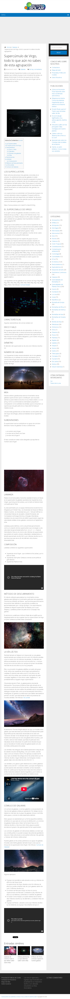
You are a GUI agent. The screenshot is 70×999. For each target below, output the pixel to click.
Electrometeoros (57, 264)
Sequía (54, 346)
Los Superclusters (11, 143)
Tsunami (54, 359)
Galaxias (23, 69)
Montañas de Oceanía (58, 317)
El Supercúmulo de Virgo (13, 145)
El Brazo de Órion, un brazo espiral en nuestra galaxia (37, 959)
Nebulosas (55, 324)
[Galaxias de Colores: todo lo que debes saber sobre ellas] (10, 950)
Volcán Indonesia (57, 367)
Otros (53, 330)
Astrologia (55, 228)
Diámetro (10, 151)
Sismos (54, 348)
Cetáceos (55, 241)
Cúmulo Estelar (25, 285)
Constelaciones (56, 246)
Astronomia (55, 233)
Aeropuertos (56, 220)
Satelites (54, 343)
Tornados (55, 356)
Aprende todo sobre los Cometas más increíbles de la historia (59, 142)
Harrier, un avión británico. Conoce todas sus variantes (59, 149)
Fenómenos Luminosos (59, 272)
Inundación (55, 292)
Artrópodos (55, 225)
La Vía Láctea (9, 165)
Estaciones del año (57, 270)
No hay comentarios (35, 69)
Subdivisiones (9, 157)
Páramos (54, 332)
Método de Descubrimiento (14, 163)
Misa (9, 155)
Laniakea (8, 159)
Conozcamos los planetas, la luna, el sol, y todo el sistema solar (19, 996)
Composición (12, 161)
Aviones (54, 239)
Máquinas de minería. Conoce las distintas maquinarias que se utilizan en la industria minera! (58, 102)
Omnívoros (55, 327)
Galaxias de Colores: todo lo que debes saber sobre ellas (9, 959)
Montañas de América (58, 310)
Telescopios (55, 353)
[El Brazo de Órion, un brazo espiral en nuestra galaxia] (37, 950)
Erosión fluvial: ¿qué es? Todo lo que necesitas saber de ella (59, 111)
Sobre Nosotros (57, 77)
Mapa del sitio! (56, 70)
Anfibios (54, 223)
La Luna (54, 294)
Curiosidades (56, 256)
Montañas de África (58, 307)
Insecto (54, 289)
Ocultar (20, 140)
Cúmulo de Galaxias (11, 167)
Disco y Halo (11, 149)
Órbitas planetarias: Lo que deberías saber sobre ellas (24, 959)
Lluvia (53, 297)
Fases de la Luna (55, 383)
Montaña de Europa (58, 302)
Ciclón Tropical (56, 244)
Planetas (54, 338)
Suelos (54, 351)
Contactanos (56, 67)
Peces (54, 335)
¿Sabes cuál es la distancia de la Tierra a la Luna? (59, 136)
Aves (53, 236)
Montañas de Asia (57, 314)
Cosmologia (55, 254)
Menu (3, 15)
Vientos (54, 364)
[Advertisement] (35, 29)
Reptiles (54, 340)
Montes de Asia (56, 322)
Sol (51, 381)
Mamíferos (55, 300)
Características (10, 147)
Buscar (59, 52)
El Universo (55, 262)
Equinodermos (56, 267)
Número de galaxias (14, 153)
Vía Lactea (26, 697)
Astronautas (55, 231)
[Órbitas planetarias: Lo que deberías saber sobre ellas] (24, 950)
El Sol (53, 259)
